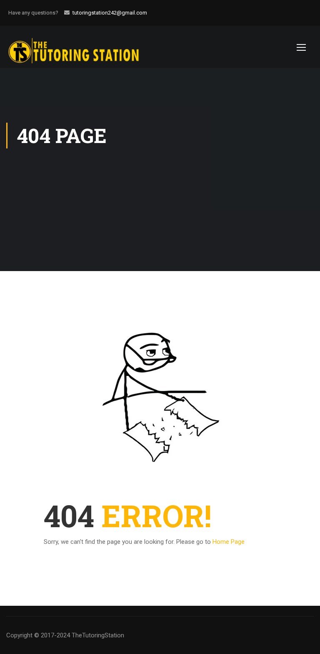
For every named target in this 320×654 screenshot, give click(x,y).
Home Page (228, 541)
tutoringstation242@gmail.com (109, 13)
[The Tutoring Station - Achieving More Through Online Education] (81, 47)
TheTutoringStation (98, 635)
